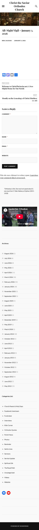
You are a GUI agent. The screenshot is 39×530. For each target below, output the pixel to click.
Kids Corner (8, 425)
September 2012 (10, 372)
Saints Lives (8, 449)
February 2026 (9, 282)
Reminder (7, 444)
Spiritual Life (8, 463)
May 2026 (7, 268)
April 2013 (8, 348)
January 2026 (9, 287)
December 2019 (9, 320)
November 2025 (10, 291)
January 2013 (9, 358)
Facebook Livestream (11, 411)
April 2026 (8, 272)
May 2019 (7, 324)
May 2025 (7, 310)
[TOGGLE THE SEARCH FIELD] (36, 6)
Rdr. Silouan (7, 40)
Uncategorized (9, 473)
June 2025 (8, 306)
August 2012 (8, 377)
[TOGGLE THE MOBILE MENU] (3, 6)
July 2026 (7, 258)
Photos (6, 439)
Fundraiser (8, 416)
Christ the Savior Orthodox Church (20, 6)
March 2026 (8, 277)
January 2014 (9, 334)
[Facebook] (4, 493)
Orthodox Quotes (10, 430)
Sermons (7, 454)
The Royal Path (9, 468)
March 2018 (8, 329)
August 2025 (8, 301)
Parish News (8, 435)
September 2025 (10, 296)
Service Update (9, 458)
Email (5, 146)
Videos (6, 477)
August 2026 (8, 253)
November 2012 (10, 362)
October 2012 (9, 367)
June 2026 (8, 263)
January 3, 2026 (20, 40)
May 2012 (7, 386)
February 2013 (9, 353)
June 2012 (8, 381)
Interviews (8, 420)
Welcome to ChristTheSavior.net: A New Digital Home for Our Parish (17, 87)
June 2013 (8, 343)
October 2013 (9, 339)
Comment (6, 114)
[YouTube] (8, 493)
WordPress (24, 526)
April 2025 (8, 315)
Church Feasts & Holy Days (13, 406)
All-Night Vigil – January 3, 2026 (17, 32)
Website (5, 155)
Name (5, 137)
